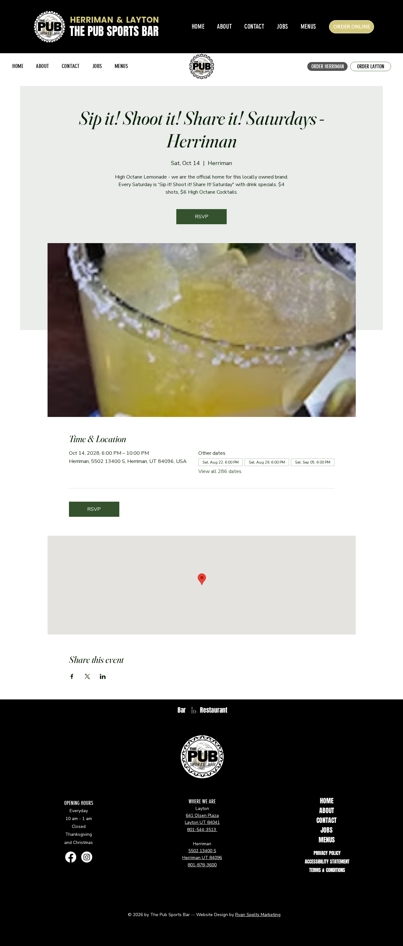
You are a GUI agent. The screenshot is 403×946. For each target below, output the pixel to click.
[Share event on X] (87, 676)
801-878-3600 (202, 865)
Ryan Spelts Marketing (258, 915)
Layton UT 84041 (202, 822)
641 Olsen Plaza (202, 815)
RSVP (201, 216)
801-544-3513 (202, 830)
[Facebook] (70, 857)
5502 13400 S (202, 851)
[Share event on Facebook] (72, 676)
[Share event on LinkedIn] (103, 676)
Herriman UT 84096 (202, 858)
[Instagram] (86, 857)
